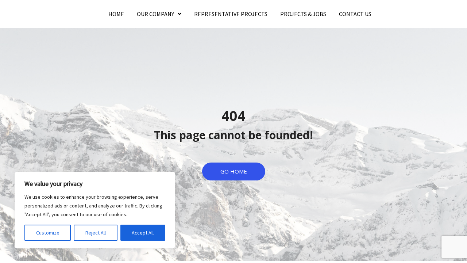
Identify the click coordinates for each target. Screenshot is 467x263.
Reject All (95, 232)
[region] (95, 210)
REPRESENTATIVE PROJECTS (230, 14)
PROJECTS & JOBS (303, 14)
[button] (233, 171)
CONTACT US (355, 14)
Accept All (143, 232)
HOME (116, 14)
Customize (47, 232)
